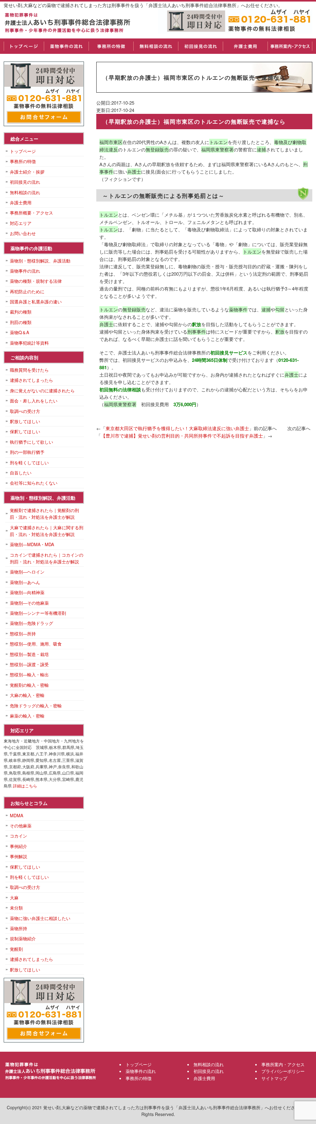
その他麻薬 (20, 825)
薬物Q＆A (19, 332)
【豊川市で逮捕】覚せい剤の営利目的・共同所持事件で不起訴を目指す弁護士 (182, 435)
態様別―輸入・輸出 (29, 674)
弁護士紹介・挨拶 (27, 172)
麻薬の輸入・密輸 (27, 716)
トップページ (24, 46)
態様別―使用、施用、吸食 (36, 644)
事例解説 (18, 856)
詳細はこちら (25, 786)
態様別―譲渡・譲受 (29, 664)
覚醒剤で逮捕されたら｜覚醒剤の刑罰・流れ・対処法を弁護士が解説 (44, 513)
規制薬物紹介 (23, 938)
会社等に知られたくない (33, 483)
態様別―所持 (23, 633)
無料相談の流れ (155, 46)
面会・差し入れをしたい (33, 401)
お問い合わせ (23, 233)
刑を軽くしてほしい (29, 462)
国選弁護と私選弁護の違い (36, 301)
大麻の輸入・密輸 (27, 695)
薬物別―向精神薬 (27, 592)
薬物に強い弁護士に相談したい (40, 918)
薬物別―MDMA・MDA (32, 544)
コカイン (18, 836)
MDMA (16, 815)
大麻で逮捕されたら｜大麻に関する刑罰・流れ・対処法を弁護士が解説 (46, 530)
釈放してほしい (25, 421)
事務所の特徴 (111, 46)
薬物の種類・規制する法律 (36, 281)
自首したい (20, 473)
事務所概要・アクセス (31, 213)
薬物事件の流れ (66, 46)
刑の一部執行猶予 (27, 452)
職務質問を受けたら (29, 370)
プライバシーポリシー (283, 1071)
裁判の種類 (20, 312)
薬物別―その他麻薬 (29, 603)
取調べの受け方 (25, 411)
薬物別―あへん (25, 582)
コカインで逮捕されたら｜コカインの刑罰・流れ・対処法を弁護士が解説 (46, 558)
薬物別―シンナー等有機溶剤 (38, 613)
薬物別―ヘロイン (27, 572)
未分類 (16, 908)
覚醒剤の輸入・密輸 (29, 685)
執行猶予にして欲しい (31, 442)
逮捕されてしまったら (31, 380)
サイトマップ (274, 1078)
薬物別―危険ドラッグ (31, 623)
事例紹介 (18, 846)
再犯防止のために (27, 291)
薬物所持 (18, 928)
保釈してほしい (25, 431)
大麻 (14, 897)
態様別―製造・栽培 (29, 654)
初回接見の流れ (200, 46)
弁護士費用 (245, 46)
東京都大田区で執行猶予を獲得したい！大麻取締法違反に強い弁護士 (177, 428)
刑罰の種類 (20, 322)
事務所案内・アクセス (290, 46)
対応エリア (20, 223)
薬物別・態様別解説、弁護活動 (40, 261)
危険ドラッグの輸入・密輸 (36, 705)
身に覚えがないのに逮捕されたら (42, 390)
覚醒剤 (16, 949)
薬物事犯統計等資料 (29, 343)
